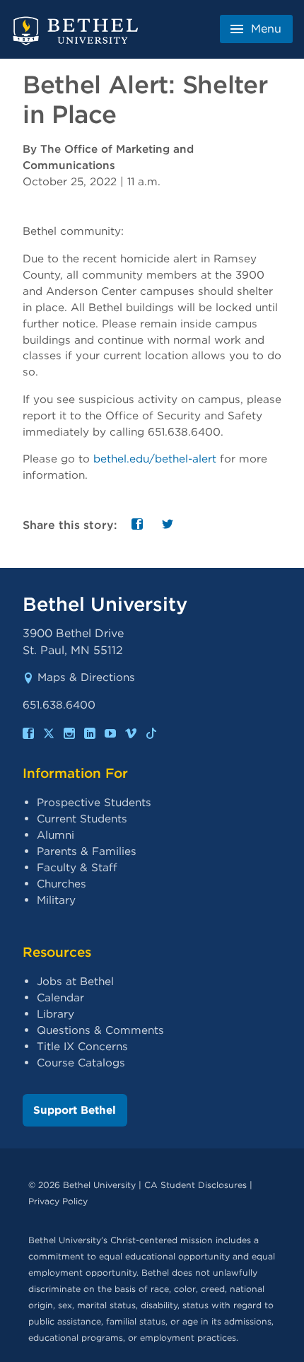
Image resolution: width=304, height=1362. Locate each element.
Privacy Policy (58, 1201)
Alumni (55, 835)
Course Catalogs (81, 1062)
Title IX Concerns (82, 1046)
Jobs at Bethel (75, 981)
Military (56, 900)
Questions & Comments (100, 1030)
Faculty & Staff (77, 867)
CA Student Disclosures (195, 1185)
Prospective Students (94, 802)
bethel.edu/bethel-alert (154, 458)
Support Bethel (74, 1110)
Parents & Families (86, 851)
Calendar (60, 997)
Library (55, 1013)
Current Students (82, 818)
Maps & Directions (86, 677)
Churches (61, 883)
